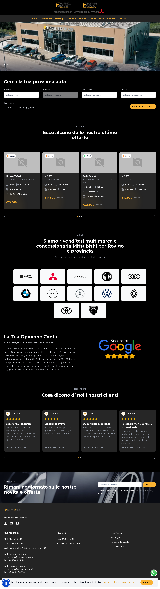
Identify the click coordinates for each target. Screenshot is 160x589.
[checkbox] (5, 108)
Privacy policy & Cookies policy (119, 582)
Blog (101, 19)
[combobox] (21, 95)
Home (33, 19)
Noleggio (60, 19)
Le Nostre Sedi (118, 546)
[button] (6, 582)
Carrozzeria (87, 90)
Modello (46, 90)
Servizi (93, 19)
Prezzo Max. (126, 90)
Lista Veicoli (46, 19)
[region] (80, 184)
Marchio (7, 90)
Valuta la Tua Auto (77, 19)
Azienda (111, 19)
